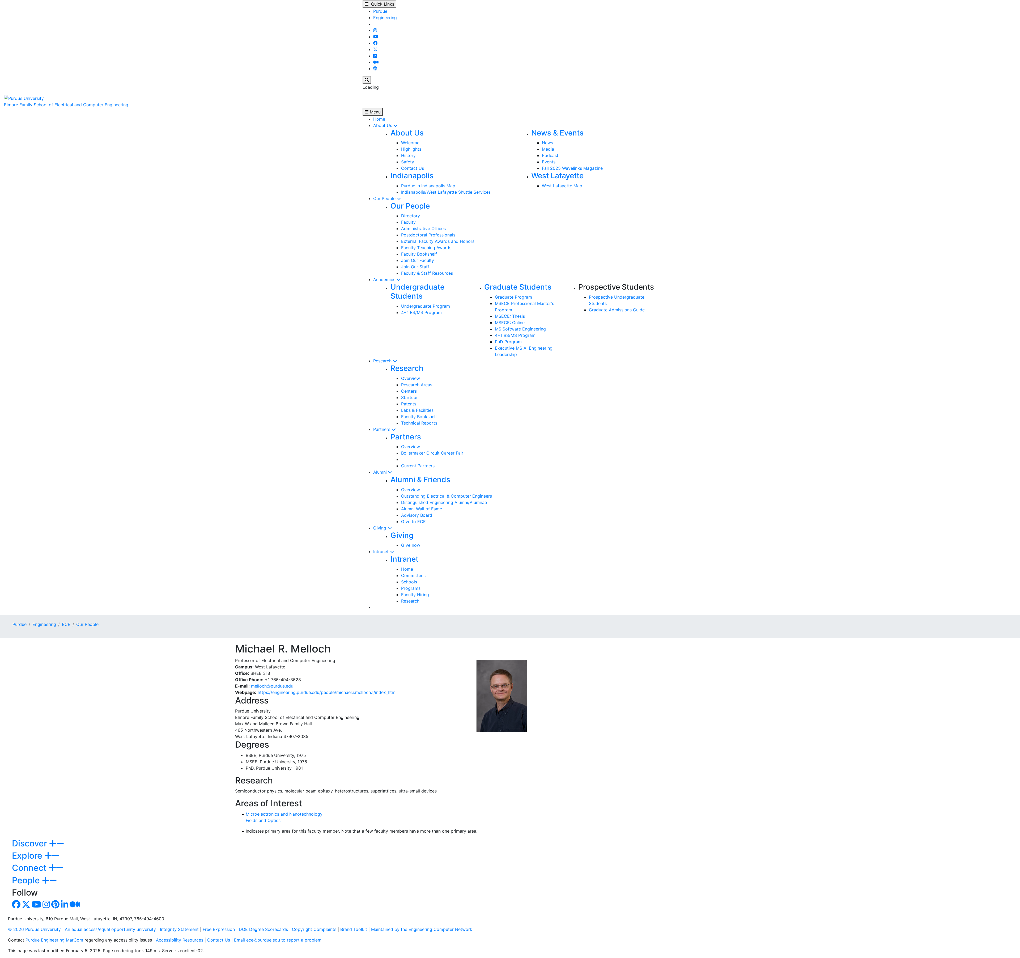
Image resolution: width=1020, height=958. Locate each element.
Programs (410, 588)
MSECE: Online (510, 322)
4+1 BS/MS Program (421, 312)
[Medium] (376, 62)
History (408, 155)
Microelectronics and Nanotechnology (284, 814)
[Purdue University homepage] (24, 97)
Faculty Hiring (415, 594)
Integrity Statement (179, 929)
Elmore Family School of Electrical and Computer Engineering (66, 104)
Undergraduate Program (425, 306)
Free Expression (219, 929)
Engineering (385, 17)
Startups (409, 397)
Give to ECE (413, 521)
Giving (380, 528)
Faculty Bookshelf (419, 254)
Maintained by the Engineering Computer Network (421, 929)
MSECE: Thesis (510, 316)
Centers (409, 391)
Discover (30, 843)
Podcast (550, 155)
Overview (410, 378)
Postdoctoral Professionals (428, 235)
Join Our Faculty (417, 260)
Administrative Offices (423, 228)
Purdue (380, 11)
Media (548, 149)
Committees (413, 575)
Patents (408, 403)
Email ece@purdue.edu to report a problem (277, 940)
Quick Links (381, 4)
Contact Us (412, 168)
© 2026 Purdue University (34, 929)
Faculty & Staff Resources (427, 273)
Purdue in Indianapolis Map (428, 185)
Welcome (410, 142)
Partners (382, 429)
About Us (383, 125)
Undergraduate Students (417, 291)
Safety (407, 161)
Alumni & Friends (420, 479)
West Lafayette (557, 175)
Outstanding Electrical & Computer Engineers (446, 496)
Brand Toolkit (353, 929)
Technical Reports (419, 423)
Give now (410, 545)
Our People (385, 198)
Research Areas (416, 384)
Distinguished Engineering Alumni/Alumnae (444, 502)
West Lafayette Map (562, 185)
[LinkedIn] (375, 55)
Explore (28, 855)
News (547, 142)
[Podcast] (375, 68)
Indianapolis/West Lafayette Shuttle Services (446, 192)
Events (548, 161)
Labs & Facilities (417, 410)
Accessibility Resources (179, 940)
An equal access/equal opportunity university (110, 929)
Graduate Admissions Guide (617, 309)
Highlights (411, 149)
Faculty (408, 222)
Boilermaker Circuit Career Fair (432, 453)
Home (379, 119)
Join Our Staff (415, 266)
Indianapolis (412, 175)
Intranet (381, 551)
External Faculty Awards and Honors (437, 241)
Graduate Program (513, 297)
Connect (30, 868)
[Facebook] (375, 43)
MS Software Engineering (520, 329)
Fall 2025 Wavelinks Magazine (572, 168)
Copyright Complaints (314, 929)
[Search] (367, 80)
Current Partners (418, 465)
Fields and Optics (263, 820)
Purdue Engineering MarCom (54, 940)
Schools (409, 581)
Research (383, 360)
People (27, 880)
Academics (385, 279)
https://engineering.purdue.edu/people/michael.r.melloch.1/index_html (327, 692)
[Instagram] (375, 30)
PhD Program (508, 341)
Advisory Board (416, 515)
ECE (66, 624)
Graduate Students (517, 286)
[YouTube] (375, 36)
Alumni (380, 472)
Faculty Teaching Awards (426, 247)
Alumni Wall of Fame (421, 508)
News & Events (557, 132)
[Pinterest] (55, 906)
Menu (374, 112)
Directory (410, 215)
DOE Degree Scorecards (263, 929)
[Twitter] (375, 49)
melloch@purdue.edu (272, 686)
